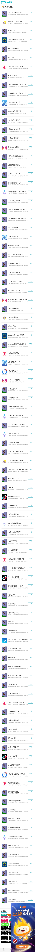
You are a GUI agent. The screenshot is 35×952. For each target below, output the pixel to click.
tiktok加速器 (5, 917)
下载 (30, 12)
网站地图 (4, 914)
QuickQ (10, 914)
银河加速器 (4, 927)
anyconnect (5, 936)
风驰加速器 (4, 919)
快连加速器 (4, 922)
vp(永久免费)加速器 (7, 929)
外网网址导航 (5, 924)
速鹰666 (4, 932)
